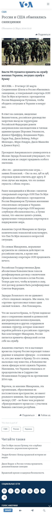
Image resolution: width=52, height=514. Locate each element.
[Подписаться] (42, 491)
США (4, 12)
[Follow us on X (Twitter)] (10, 491)
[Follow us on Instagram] (23, 491)
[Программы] (20, 510)
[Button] (42, 34)
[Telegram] (32, 510)
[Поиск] (44, 510)
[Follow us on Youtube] (17, 491)
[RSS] (30, 491)
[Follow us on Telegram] (4, 497)
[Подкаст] (36, 491)
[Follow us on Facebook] (4, 491)
